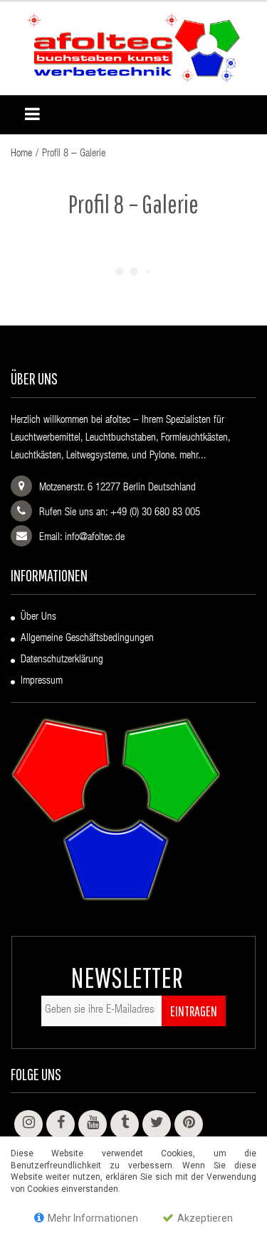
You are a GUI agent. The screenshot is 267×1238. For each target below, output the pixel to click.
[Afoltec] (133, 48)
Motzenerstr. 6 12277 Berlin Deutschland (117, 488)
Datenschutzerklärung (62, 660)
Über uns (38, 617)
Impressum (42, 681)
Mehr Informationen (92, 1218)
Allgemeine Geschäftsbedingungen (87, 638)
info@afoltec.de (95, 537)
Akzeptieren (204, 1218)
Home (21, 154)
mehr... (192, 456)
